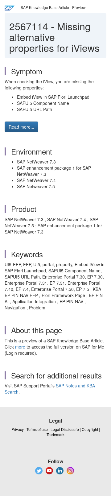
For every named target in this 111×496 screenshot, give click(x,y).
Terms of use (37, 429)
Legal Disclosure (65, 429)
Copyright (90, 429)
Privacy (17, 429)
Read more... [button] (21, 127)
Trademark (55, 434)
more (20, 347)
